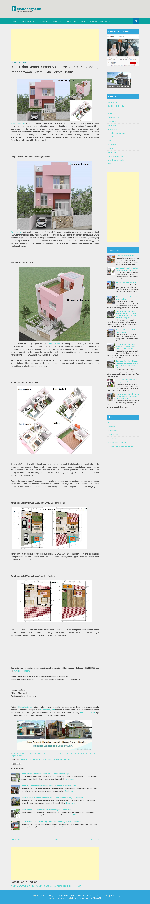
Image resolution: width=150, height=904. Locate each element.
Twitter (38, 759)
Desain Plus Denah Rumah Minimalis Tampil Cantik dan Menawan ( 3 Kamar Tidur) (52, 798)
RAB (109, 164)
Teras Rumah (112, 121)
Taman (110, 141)
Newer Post (15, 839)
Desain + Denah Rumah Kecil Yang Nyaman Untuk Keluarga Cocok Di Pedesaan (51, 822)
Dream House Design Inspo (125, 255)
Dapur (83, 21)
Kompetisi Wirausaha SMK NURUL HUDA (121, 446)
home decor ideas (65, 886)
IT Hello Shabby (60, 898)
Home (15, 21)
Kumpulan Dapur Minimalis (116, 133)
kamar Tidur (112, 137)
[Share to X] (17, 764)
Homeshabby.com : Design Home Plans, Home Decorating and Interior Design (71, 896)
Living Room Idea (38, 885)
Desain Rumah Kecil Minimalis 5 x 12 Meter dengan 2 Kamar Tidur (46, 810)
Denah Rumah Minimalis (21, 753)
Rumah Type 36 (113, 152)
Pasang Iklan (112, 438)
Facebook (27, 759)
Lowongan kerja (113, 434)
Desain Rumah (113, 102)
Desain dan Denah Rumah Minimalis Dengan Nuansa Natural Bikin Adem (48, 786)
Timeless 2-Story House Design (126, 282)
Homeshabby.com (18, 123)
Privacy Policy (112, 431)
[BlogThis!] (15, 764)
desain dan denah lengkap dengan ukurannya (58, 753)
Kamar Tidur (57, 21)
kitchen (77, 886)
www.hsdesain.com (22, 671)
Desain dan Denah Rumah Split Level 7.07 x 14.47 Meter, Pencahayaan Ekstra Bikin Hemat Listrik (54, 69)
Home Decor (18, 885)
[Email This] (13, 764)
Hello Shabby (115, 896)
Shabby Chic (98, 898)
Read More (70, 779)
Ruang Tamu (43, 21)
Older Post (95, 839)
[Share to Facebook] (19, 764)
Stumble (58, 759)
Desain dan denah (36, 753)
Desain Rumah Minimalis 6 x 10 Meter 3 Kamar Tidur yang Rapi (45, 774)
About (110, 423)
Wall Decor (52, 886)
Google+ (47, 759)
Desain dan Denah (28, 21)
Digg (68, 759)
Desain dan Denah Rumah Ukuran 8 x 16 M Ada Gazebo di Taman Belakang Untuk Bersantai (127, 347)
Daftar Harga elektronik (115, 156)
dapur (110, 114)
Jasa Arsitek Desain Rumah (100, 21)
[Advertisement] (55, 45)
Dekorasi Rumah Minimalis (82, 898)
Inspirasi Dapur (113, 129)
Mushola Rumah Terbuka (116, 160)
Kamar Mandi (71, 21)
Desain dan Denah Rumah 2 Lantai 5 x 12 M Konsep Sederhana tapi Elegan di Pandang (127, 396)
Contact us (111, 427)
